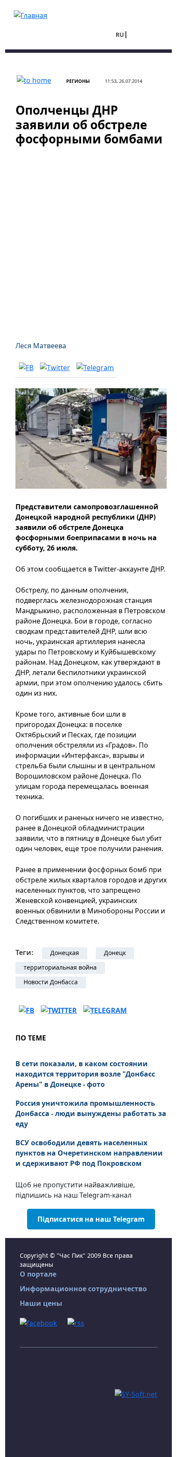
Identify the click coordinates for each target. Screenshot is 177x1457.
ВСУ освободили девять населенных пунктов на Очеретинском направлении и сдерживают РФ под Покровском (89, 1153)
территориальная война (60, 967)
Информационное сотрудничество (83, 1288)
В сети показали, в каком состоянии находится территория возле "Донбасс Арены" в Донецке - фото (85, 1074)
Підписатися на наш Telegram (91, 1219)
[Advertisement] (88, 238)
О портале (38, 1274)
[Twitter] (55, 367)
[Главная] (30, 14)
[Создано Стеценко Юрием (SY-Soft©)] (136, 1393)
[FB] (26, 367)
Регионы (78, 81)
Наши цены (41, 1303)
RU (120, 34)
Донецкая (64, 953)
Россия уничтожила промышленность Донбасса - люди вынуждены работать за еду (90, 1113)
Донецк (115, 953)
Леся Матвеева (40, 345)
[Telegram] (95, 367)
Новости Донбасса (51, 982)
